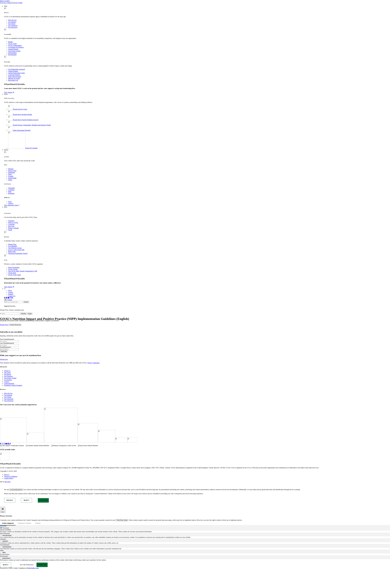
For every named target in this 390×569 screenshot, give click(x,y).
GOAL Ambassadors (15, 45)
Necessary (5, 528)
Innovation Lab (13, 80)
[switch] (1, 535)
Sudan (10, 180)
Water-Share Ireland (14, 76)
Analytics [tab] (3, 539)
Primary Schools (13, 228)
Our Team (7, 372)
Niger (10, 174)
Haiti (9, 191)
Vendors (37, 523)
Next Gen (11, 226)
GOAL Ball (12, 273)
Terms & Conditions (10, 476)
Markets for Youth (14, 78)
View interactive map (11, 205)
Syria (9, 201)
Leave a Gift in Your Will (16, 250)
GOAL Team (12, 43)
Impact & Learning (31, 148)
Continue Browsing (15, 325)
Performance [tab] (4, 556)
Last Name (7, 343)
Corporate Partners (14, 75)
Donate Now (12, 244)
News (10, 290)
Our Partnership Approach (16, 69)
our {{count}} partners (16, 489)
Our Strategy (12, 22)
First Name (7, 339)
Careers (10, 292)
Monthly (23, 313)
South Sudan (12, 178)
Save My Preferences (27, 565)
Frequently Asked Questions (13, 385)
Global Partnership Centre (16, 73)
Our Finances (8, 376)
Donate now (4, 359)
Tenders (10, 294)
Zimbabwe (11, 172)
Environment (12, 54)
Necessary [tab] (3, 526)
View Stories (8, 92)
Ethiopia (11, 169)
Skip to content (5, 1)
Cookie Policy (9, 478)
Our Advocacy (13, 27)
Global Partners (13, 71)
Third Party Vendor (122, 520)
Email (5, 347)
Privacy (6, 474)
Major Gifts (12, 251)
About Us (7, 371)
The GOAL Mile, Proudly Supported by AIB (22, 271)
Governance (8, 380)
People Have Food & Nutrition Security (25, 120)
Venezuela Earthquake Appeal (17, 253)
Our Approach (12, 25)
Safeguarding (12, 53)
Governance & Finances (16, 47)
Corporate (11, 224)
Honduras (11, 193)
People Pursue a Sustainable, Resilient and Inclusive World (32, 125)
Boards (10, 42)
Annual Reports (13, 49)
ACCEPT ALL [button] (43, 500)
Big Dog (7, 482)
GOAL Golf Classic (14, 275)
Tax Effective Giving (15, 248)
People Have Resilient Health (22, 114)
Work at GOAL (13, 222)
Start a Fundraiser (13, 267)
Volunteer (11, 221)
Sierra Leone (12, 171)
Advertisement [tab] (4, 545)
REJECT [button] (26, 500)
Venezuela (11, 188)
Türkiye (10, 203)
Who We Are (12, 20)
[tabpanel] (195, 532)
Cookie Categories (8, 523)
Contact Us (11, 296)
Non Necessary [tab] (5, 533)
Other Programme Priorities (22, 130)
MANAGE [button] (9, 500)
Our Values (11, 24)
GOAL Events (12, 269)
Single (30, 313)
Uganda (10, 176)
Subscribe (4, 351)
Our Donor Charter (14, 51)
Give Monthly (12, 246)
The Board (7, 374)
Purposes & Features (24, 523)
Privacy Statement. (94, 363)
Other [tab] (2, 550)
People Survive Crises (20, 109)
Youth (10, 230)
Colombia (11, 190)
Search (26, 302)
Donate (9, 300)
